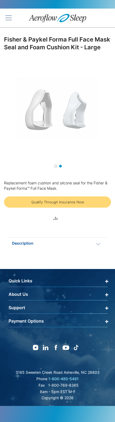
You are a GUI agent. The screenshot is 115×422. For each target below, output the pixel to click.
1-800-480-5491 (63, 378)
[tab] (57, 243)
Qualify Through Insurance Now (57, 202)
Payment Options (26, 321)
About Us (18, 294)
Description (22, 243)
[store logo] (57, 18)
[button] (55, 166)
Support (17, 307)
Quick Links (20, 280)
